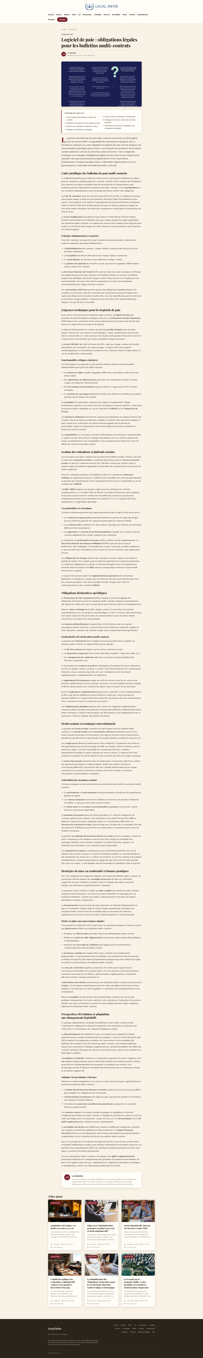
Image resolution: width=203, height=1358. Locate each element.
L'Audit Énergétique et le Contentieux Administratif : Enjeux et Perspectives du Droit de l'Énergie (62, 1283)
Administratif (142, 15)
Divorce (107, 15)
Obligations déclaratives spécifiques (79, 130)
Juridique (97, 15)
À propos (51, 19)
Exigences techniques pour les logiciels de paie (83, 123)
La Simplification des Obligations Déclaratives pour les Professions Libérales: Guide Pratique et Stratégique (101, 1283)
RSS (153, 1332)
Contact (62, 20)
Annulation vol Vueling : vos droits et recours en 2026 (63, 1227)
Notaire (67, 15)
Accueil (51, 15)
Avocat (59, 15)
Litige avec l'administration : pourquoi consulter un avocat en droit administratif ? (101, 1228)
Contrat (132, 15)
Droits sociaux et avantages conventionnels (120, 117)
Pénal (125, 15)
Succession (87, 15)
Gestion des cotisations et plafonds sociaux (82, 126)
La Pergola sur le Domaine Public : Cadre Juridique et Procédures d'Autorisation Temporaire (136, 1283)
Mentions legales (144, 1332)
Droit (74, 15)
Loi (79, 15)
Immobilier (116, 15)
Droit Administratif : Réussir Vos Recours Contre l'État (137, 1227)
